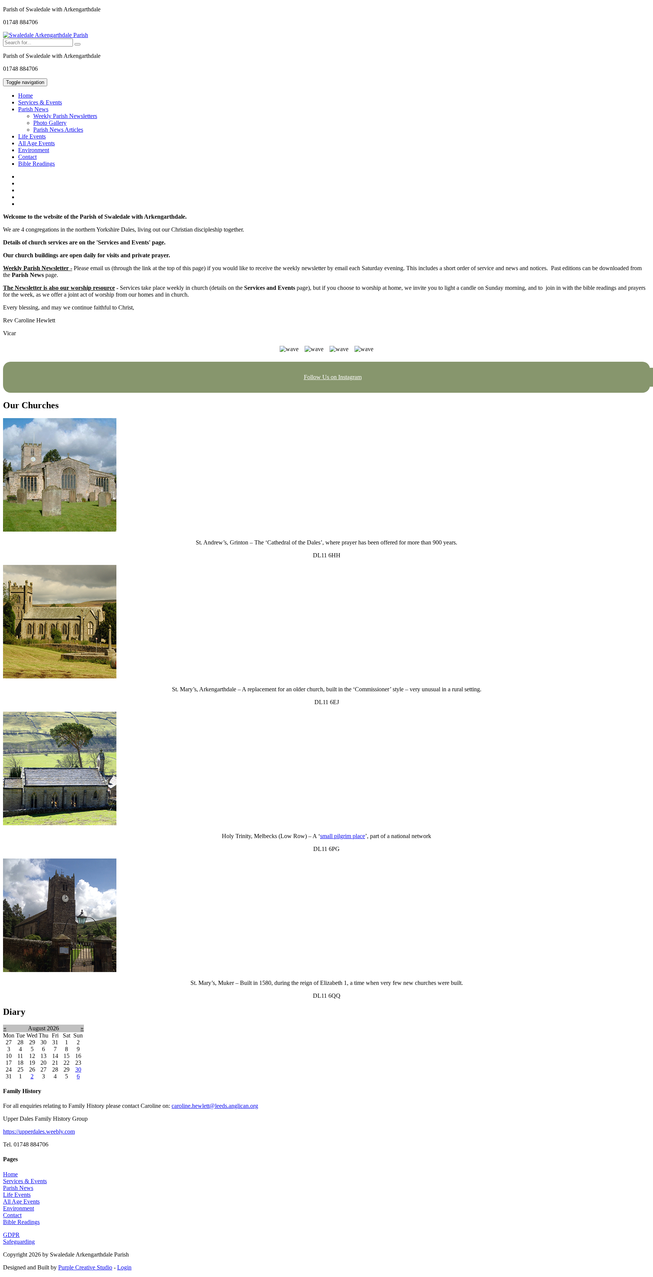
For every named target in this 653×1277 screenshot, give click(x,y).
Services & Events (40, 102)
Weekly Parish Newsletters (65, 116)
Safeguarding (19, 1241)
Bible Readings (36, 163)
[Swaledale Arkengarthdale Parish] (45, 35)
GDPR (11, 1235)
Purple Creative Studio (85, 1267)
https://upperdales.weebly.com (39, 1131)
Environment (33, 150)
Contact (27, 157)
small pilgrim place (342, 836)
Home (25, 95)
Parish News (18, 1188)
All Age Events (36, 143)
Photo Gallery (50, 123)
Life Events (32, 136)
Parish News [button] (33, 109)
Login (124, 1267)
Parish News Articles (58, 129)
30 (78, 1069)
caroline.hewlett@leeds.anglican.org (215, 1106)
